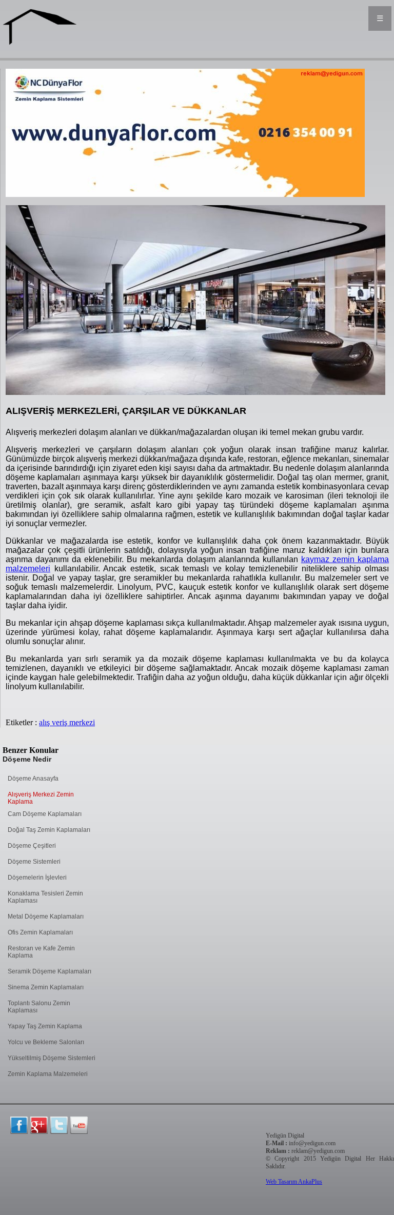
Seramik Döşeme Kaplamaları (49, 971)
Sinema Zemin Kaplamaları (46, 987)
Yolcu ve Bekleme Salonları (46, 1042)
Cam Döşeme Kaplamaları (45, 814)
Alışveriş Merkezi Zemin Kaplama (41, 798)
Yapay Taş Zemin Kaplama (45, 1026)
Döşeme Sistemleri (34, 861)
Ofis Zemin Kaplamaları (40, 932)
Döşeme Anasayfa (33, 778)
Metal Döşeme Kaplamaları (46, 916)
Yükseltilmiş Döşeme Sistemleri (51, 1058)
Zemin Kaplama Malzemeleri (48, 1074)
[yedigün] (19, 1125)
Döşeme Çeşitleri (32, 845)
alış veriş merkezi (67, 722)
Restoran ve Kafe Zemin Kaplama (41, 952)
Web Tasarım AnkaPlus (294, 1181)
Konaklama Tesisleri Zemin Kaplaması (45, 897)
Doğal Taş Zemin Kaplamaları (49, 829)
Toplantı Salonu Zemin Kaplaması (39, 1007)
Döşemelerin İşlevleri (37, 877)
